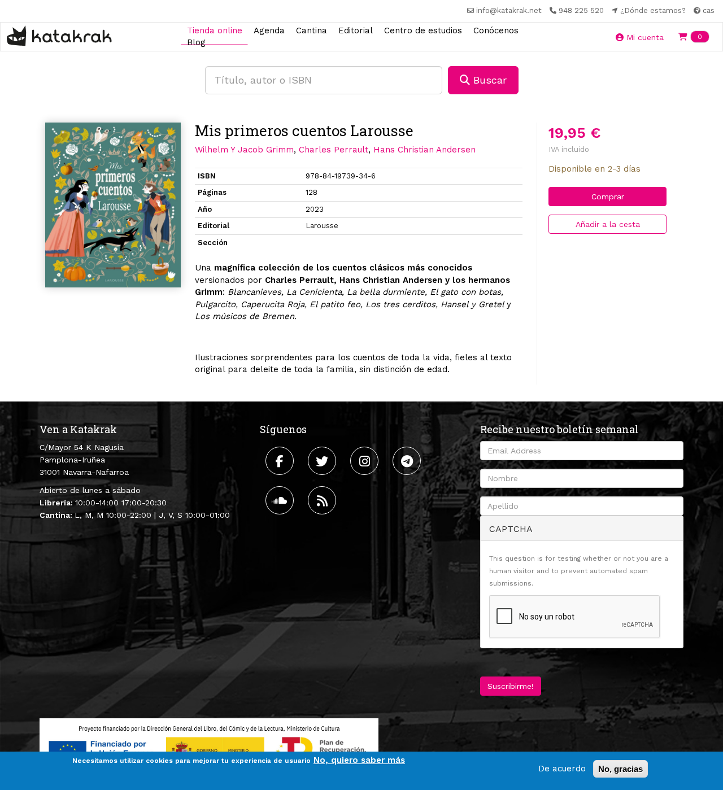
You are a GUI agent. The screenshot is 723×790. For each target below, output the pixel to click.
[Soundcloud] (281, 500)
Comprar (607, 196)
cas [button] (707, 10)
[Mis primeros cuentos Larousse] (113, 205)
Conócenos (496, 30)
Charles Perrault (333, 150)
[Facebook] (281, 461)
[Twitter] (323, 461)
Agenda (269, 30)
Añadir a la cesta (608, 224)
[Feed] (323, 500)
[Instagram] (365, 461)
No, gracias (620, 769)
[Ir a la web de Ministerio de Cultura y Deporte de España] (209, 747)
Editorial (355, 30)
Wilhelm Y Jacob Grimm (244, 150)
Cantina (311, 30)
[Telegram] (408, 461)
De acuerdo (562, 768)
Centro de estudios (423, 30)
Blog (196, 42)
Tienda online (214, 30)
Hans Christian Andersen (424, 150)
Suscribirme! (510, 686)
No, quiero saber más (359, 760)
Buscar (488, 80)
